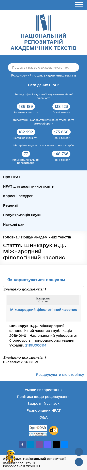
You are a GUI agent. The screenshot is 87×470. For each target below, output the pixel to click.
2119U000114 (35, 345)
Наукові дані (14, 224)
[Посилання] (65, 317)
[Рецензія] (70, 317)
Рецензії (10, 205)
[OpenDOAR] (38, 428)
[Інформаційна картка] (61, 317)
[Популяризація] (74, 317)
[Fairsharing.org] (38, 434)
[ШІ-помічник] (10, 458)
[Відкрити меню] (79, 4)
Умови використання (44, 390)
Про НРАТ (11, 177)
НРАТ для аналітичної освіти (28, 186)
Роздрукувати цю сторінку (60, 374)
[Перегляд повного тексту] (56, 317)
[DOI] (53, 430)
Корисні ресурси (18, 196)
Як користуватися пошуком (36, 280)
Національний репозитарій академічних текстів (43, 42)
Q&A (43, 417)
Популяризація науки (22, 215)
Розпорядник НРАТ (44, 410)
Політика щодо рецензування (43, 397)
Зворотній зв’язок (43, 403)
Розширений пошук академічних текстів (43, 75)
